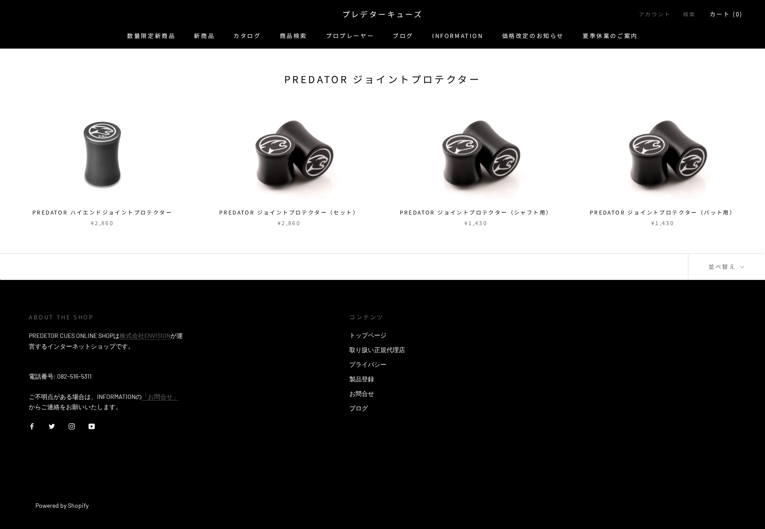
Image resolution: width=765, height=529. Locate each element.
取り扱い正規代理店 (377, 349)
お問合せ (361, 393)
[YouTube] (92, 426)
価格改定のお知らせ (533, 35)
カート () (726, 14)
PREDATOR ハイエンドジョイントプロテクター (102, 212)
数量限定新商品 (151, 35)
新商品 (204, 35)
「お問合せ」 (160, 396)
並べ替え (723, 266)
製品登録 (361, 379)
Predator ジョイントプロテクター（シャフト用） (476, 212)
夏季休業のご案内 (610, 35)
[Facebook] (32, 426)
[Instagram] (72, 426)
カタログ (247, 35)
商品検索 (293, 35)
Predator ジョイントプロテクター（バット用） (663, 212)
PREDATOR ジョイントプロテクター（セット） (289, 212)
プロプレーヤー (350, 35)
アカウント (655, 14)
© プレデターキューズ (67, 493)
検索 (689, 14)
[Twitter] (52, 426)
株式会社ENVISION (145, 335)
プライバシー (367, 364)
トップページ (367, 335)
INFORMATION (457, 35)
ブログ (403, 35)
